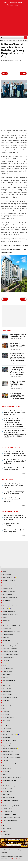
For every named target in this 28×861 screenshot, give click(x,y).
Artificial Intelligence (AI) (9, 588)
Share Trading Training (9, 785)
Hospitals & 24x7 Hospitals (10, 697)
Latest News (6, 711)
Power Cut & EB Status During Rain (12, 757)
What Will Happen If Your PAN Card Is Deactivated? (14, 469)
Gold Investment (7, 674)
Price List (5, 760)
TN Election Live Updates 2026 (11, 805)
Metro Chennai (6, 737)
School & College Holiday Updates (12, 777)
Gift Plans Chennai (7, 671)
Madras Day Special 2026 (9, 734)
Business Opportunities (9, 611)
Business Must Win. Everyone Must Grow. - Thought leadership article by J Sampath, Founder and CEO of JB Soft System (15, 434)
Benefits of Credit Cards (9, 591)
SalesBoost (6, 771)
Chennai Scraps (7, 640)
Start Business (6, 794)
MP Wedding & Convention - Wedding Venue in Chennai (17, 345)
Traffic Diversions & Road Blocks (11, 817)
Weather (5, 825)
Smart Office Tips (7, 791)
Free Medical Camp (8, 668)
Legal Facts (6, 714)
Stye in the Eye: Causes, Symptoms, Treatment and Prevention (13, 499)
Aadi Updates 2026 (8, 574)
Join (4, 708)
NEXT (22, 73)
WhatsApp (5, 831)
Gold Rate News (7, 683)
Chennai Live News (8, 634)
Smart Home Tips (7, 788)
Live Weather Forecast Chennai (11, 723)
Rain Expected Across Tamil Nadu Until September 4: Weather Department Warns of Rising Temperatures (17, 357)
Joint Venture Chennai (8, 705)
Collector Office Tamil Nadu (10, 651)
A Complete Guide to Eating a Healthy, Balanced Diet (14, 493)
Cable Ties (6, 637)
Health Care (6, 700)
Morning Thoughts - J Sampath (11, 743)
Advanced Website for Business (11, 583)
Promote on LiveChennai (9, 748)
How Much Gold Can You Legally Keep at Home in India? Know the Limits (15, 461)
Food (4, 663)
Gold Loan (5, 677)
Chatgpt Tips (6, 620)
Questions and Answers (9, 765)
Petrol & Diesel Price (8, 751)
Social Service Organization (10, 780)
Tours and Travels (7, 808)
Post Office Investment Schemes (11, 754)
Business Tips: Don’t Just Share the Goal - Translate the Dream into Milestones (15, 412)
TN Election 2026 (7, 811)
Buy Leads (6, 608)
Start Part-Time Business (9, 797)
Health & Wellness (7, 694)
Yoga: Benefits (6, 834)
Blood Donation (7, 600)
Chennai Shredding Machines (10, 645)
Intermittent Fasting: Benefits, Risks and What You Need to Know (14, 485)
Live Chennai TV (7, 720)
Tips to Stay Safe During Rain (10, 803)
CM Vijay (5, 617)
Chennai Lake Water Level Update (12, 631)
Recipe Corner (6, 768)
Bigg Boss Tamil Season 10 (10, 597)
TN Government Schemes (9, 814)
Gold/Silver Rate (7, 685)
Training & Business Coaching (10, 820)
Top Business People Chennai (10, 800)
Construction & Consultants (10, 648)
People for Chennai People (10, 763)
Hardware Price (7, 691)
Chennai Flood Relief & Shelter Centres (13, 625)
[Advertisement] (14, 21)
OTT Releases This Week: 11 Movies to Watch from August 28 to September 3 (15, 517)
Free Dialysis (6, 660)
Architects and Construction (10, 585)
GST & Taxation (7, 688)
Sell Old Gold (6, 783)
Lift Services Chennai (8, 717)
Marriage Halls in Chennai (9, 740)
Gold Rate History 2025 (9, 680)
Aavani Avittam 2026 (8, 577)
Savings (5, 774)
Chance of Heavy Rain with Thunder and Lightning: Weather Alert (17, 384)
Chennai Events (7, 623)
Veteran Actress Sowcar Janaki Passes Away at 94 (14, 531)
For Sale (5, 665)
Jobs (4, 703)
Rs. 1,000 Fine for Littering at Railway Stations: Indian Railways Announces (17, 396)
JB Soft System (15, 859)
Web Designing (7, 828)
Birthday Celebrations (8, 594)
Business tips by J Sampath (10, 605)
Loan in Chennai (7, 728)
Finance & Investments (8, 657)
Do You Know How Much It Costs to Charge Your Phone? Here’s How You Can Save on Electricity (15, 453)
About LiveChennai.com (9, 580)
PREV (5, 73)
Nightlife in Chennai (8, 745)
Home (4, 571)
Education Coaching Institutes (10, 654)
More (23, 441)
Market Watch (6, 731)
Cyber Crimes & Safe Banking (10, 643)
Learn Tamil (6, 725)
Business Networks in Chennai (10, 614)
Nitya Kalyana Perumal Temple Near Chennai (18, 335)
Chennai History (7, 628)
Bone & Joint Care (7, 603)
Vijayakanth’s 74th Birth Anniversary (12, 524)
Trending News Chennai (9, 823)
